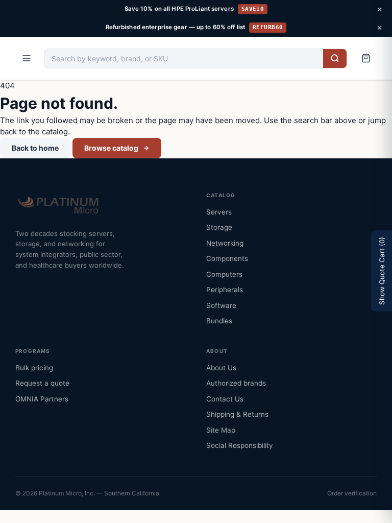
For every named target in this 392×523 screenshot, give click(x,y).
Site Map (220, 430)
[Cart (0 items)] (366, 58)
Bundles (219, 321)
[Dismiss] (379, 9)
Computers (224, 274)
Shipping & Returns (237, 414)
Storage (219, 227)
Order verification (352, 493)
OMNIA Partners (41, 399)
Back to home (35, 148)
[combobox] (183, 58)
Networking (224, 243)
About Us (221, 368)
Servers (219, 212)
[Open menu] (26, 58)
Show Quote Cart (382, 271)
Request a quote (42, 383)
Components (227, 258)
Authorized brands (236, 383)
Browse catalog (111, 148)
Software (221, 305)
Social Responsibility (239, 445)
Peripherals (224, 290)
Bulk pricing (34, 368)
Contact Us (224, 399)
